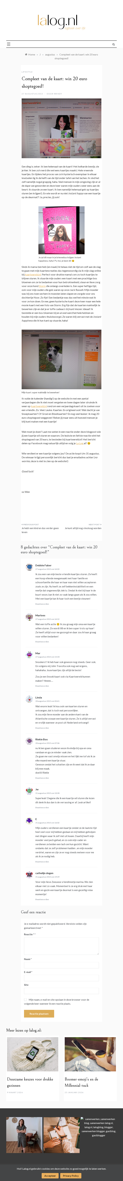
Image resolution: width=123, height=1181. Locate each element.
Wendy (58, 94)
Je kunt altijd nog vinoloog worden (83, 528)
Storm (42, 285)
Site (26, 984)
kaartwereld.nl (33, 274)
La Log (80, 443)
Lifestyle (27, 72)
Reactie (29, 934)
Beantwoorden (42, 604)
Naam (28, 959)
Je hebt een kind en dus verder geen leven (40, 530)
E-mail (28, 972)
